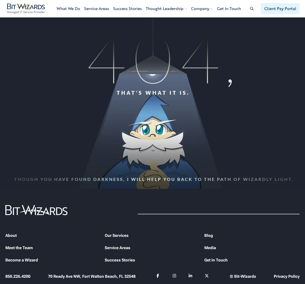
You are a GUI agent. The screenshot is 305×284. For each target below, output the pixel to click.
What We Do (68, 8)
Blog (208, 235)
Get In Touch (229, 8)
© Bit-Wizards (243, 276)
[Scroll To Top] (9, 275)
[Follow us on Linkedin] (191, 276)
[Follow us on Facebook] (158, 276)
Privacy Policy (287, 276)
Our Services (117, 235)
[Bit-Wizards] (26, 8)
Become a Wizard (21, 260)
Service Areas (96, 8)
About (11, 235)
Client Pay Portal (280, 8)
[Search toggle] (252, 8)
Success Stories (127, 8)
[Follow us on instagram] (174, 276)
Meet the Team (19, 247)
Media (210, 247)
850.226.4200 (17, 276)
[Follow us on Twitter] (207, 276)
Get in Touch (216, 260)
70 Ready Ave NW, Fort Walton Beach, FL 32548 (92, 276)
